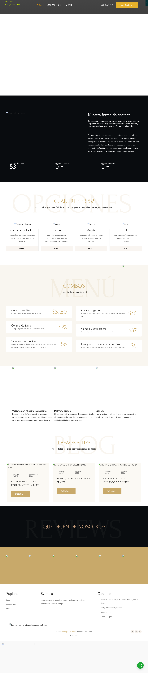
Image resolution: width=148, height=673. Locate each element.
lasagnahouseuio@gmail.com (111, 607)
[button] (127, 5)
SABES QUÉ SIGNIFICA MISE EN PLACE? (73, 480)
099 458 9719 (107, 5)
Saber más (19, 494)
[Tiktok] (140, 631)
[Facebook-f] (132, 631)
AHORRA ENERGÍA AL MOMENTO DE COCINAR (116, 480)
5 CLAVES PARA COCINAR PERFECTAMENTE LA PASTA (25, 483)
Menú (69, 4)
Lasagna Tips (54, 4)
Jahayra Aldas (16, 475)
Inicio (39, 4)
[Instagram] (136, 631)
